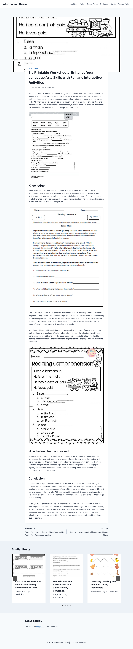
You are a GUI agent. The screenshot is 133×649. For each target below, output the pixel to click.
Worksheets (33, 68)
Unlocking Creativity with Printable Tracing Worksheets (103, 584)
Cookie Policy (92, 4)
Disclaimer (104, 4)
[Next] (118, 578)
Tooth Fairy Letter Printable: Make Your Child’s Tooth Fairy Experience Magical (44, 532)
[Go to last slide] (15, 578)
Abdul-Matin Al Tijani (37, 87)
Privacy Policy (123, 4)
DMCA (113, 4)
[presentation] (29, 565)
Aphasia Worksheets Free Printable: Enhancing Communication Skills (28, 584)
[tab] (62, 605)
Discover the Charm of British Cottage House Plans (89, 532)
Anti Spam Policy (77, 4)
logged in (40, 626)
